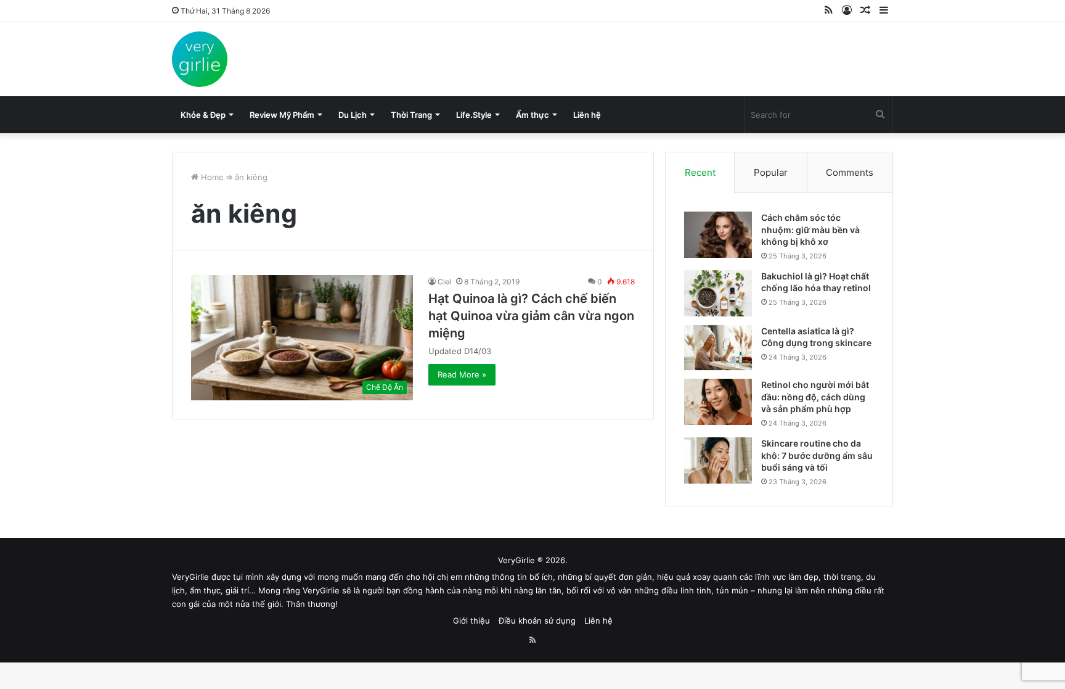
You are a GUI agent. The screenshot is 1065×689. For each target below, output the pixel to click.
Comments (849, 172)
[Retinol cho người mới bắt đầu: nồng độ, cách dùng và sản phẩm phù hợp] (718, 402)
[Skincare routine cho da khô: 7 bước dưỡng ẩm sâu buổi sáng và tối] (718, 460)
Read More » (462, 374)
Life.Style (474, 115)
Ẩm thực (532, 115)
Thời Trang (411, 115)
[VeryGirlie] (199, 59)
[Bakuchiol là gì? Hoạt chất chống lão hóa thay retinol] (718, 293)
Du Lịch (352, 115)
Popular (771, 172)
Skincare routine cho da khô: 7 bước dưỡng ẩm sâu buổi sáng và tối (817, 455)
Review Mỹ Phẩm (282, 115)
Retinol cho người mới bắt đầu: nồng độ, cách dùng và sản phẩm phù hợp (815, 396)
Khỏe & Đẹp (203, 115)
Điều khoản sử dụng (537, 620)
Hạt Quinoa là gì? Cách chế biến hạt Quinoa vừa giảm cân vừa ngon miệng (531, 315)
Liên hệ (587, 115)
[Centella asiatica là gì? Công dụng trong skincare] (718, 347)
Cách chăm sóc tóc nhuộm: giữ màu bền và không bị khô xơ (810, 229)
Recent (700, 172)
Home (211, 177)
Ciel (444, 281)
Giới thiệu (471, 620)
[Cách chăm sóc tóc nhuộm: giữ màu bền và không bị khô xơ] (718, 235)
